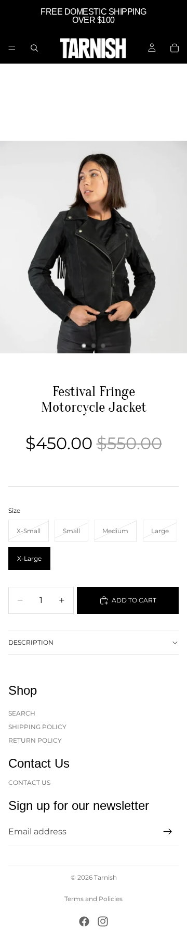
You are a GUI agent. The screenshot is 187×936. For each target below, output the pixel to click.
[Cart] (174, 47)
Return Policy (35, 740)
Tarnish (105, 877)
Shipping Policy (37, 727)
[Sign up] (168, 832)
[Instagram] (103, 921)
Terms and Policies (93, 899)
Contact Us (29, 782)
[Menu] (12, 48)
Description (31, 642)
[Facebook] (84, 921)
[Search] (34, 47)
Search (21, 713)
